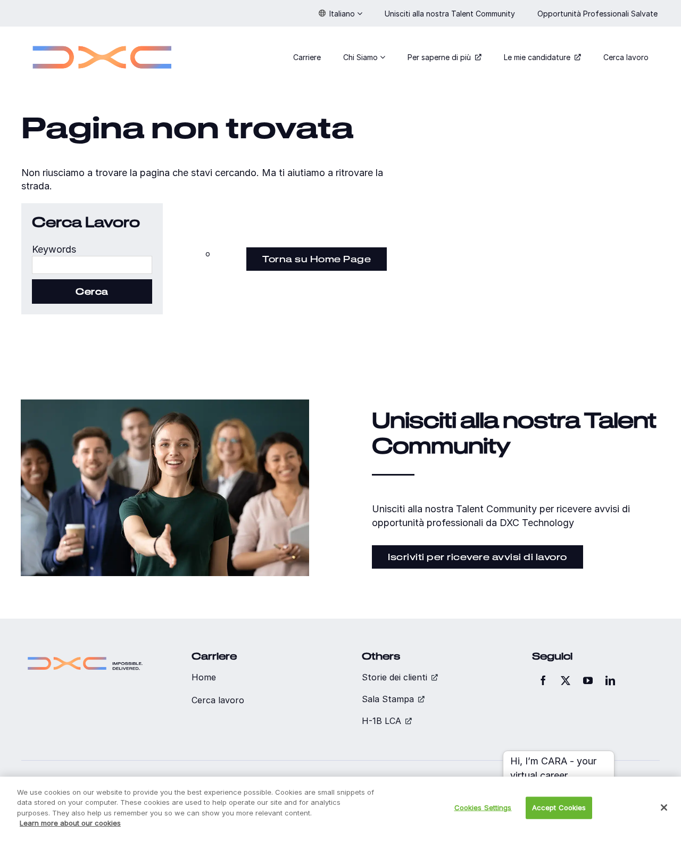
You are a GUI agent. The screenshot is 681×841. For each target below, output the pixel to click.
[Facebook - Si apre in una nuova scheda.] (543, 680)
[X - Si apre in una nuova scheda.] (565, 680)
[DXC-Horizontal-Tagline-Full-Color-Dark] (85, 655)
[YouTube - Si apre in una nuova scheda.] (588, 680)
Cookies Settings (483, 807)
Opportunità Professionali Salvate (598, 13)
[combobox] (92, 265)
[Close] (664, 807)
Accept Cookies (559, 807)
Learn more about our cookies (70, 823)
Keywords (54, 249)
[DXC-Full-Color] (102, 39)
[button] (340, 13)
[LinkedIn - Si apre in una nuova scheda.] (610, 680)
